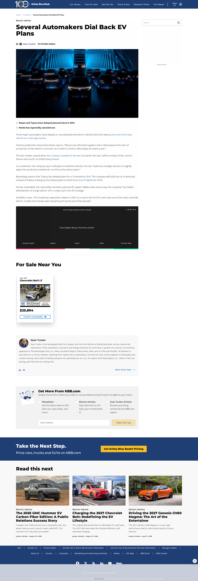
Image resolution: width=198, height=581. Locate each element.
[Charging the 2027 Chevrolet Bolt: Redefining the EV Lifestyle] (99, 491)
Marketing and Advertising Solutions (90, 553)
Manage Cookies (169, 548)
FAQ (19, 548)
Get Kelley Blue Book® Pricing (123, 448)
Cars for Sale (91, 4)
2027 (25, 278)
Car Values (75, 4)
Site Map (130, 553)
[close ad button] (195, 561)
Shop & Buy (124, 4)
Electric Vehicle (23, 20)
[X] (85, 563)
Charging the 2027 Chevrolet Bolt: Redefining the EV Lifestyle (97, 516)
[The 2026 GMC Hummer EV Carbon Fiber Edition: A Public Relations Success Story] (42, 491)
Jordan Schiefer (22, 536)
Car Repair (159, 4)
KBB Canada (161, 553)
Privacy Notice (50, 548)
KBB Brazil (145, 553)
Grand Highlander (87, 180)
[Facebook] (77, 563)
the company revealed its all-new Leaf (66, 155)
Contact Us (32, 548)
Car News (26, 15)
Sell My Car (107, 4)
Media (116, 553)
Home (18, 15)
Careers (49, 553)
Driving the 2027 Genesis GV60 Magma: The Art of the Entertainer (155, 516)
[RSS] (93, 563)
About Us (35, 553)
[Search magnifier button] (178, 22)
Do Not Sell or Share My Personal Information (83, 548)
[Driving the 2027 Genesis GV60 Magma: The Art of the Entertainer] (155, 491)
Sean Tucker (29, 44)
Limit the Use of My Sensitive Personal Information (133, 548)
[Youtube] (110, 563)
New (21, 278)
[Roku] (119, 563)
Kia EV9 (96, 197)
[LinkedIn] (101, 563)
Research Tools (141, 4)
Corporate (63, 553)
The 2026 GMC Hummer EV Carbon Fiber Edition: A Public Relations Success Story (42, 516)
